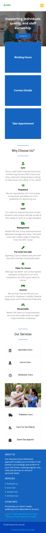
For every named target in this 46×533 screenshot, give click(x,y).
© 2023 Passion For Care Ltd (14, 525)
